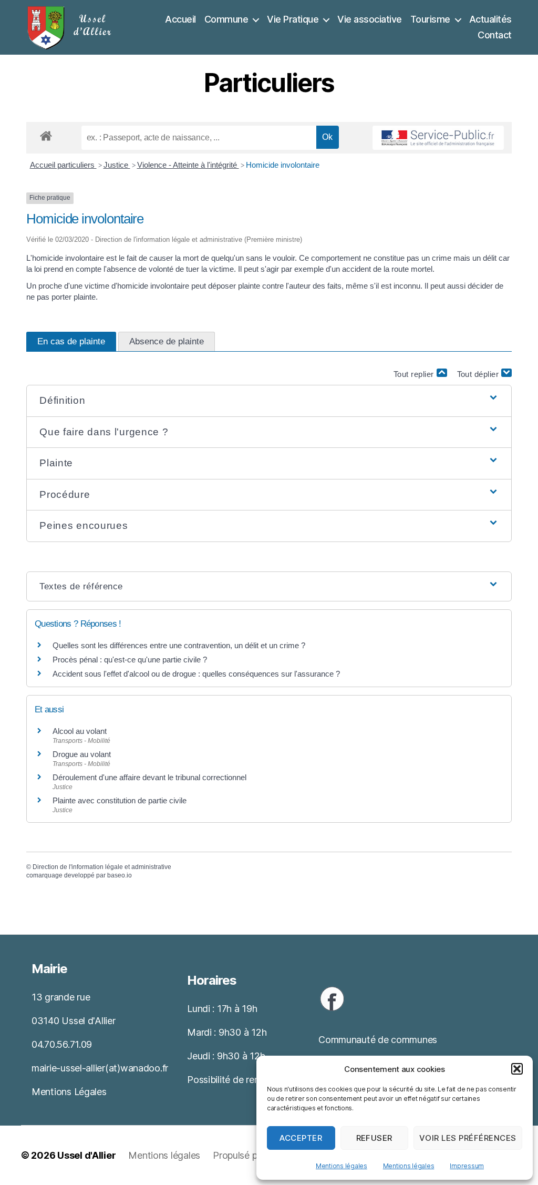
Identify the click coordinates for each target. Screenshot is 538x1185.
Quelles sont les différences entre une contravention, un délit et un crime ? (179, 645)
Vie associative (369, 19)
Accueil (180, 19)
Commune (226, 19)
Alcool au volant (80, 731)
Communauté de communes (377, 1039)
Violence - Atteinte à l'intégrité (188, 164)
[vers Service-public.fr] (438, 138)
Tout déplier (479, 374)
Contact (495, 34)
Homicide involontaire (282, 164)
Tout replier (415, 374)
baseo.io (119, 875)
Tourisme (430, 19)
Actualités (490, 19)
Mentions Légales (69, 1091)
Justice (117, 164)
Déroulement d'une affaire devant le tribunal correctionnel (149, 777)
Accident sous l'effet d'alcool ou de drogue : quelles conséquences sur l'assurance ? (196, 673)
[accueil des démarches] (46, 134)
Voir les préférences (467, 1138)
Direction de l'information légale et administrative (102, 867)
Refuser (374, 1138)
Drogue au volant (82, 754)
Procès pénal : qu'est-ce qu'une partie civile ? (130, 659)
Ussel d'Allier (86, 1155)
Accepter (301, 1138)
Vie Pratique (292, 19)
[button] (517, 1069)
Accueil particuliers (63, 164)
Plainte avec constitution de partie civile (120, 800)
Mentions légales (341, 1166)
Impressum (467, 1166)
